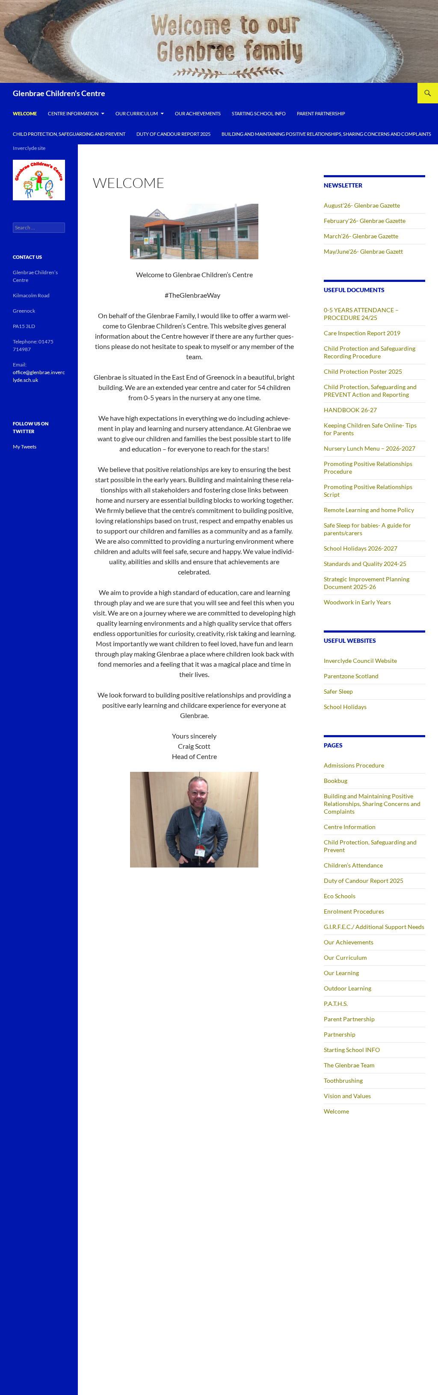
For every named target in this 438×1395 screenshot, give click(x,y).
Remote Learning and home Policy (369, 509)
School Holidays (345, 706)
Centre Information (73, 113)
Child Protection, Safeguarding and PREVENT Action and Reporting (370, 390)
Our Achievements (198, 113)
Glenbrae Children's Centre (59, 93)
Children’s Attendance (353, 865)
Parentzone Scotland (351, 676)
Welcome (25, 113)
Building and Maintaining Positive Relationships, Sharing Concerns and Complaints (326, 134)
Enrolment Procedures (354, 911)
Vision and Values (347, 1095)
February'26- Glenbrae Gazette (364, 220)
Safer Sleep (338, 691)
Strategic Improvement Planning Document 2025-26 (366, 582)
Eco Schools (339, 896)
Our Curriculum (136, 113)
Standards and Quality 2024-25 (365, 563)
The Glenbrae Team (349, 1065)
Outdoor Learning (347, 988)
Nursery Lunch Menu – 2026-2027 (369, 448)
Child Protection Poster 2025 (363, 371)
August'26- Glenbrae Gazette (362, 205)
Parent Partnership (321, 113)
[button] (39, 180)
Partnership (339, 1034)
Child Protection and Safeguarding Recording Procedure (369, 352)
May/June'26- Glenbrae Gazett (363, 251)
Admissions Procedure (354, 765)
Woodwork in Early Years (357, 602)
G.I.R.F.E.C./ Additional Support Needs (374, 926)
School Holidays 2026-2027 (360, 548)
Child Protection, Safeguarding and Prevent (69, 134)
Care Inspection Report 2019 (362, 333)
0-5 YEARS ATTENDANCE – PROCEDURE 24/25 (361, 313)
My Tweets (24, 446)
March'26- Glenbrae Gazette (361, 236)
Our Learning (341, 972)
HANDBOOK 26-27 (350, 409)
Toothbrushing (343, 1080)
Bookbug (335, 780)
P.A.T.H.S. (336, 1003)
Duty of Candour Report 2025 (173, 134)
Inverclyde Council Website (360, 660)
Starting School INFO (259, 113)
